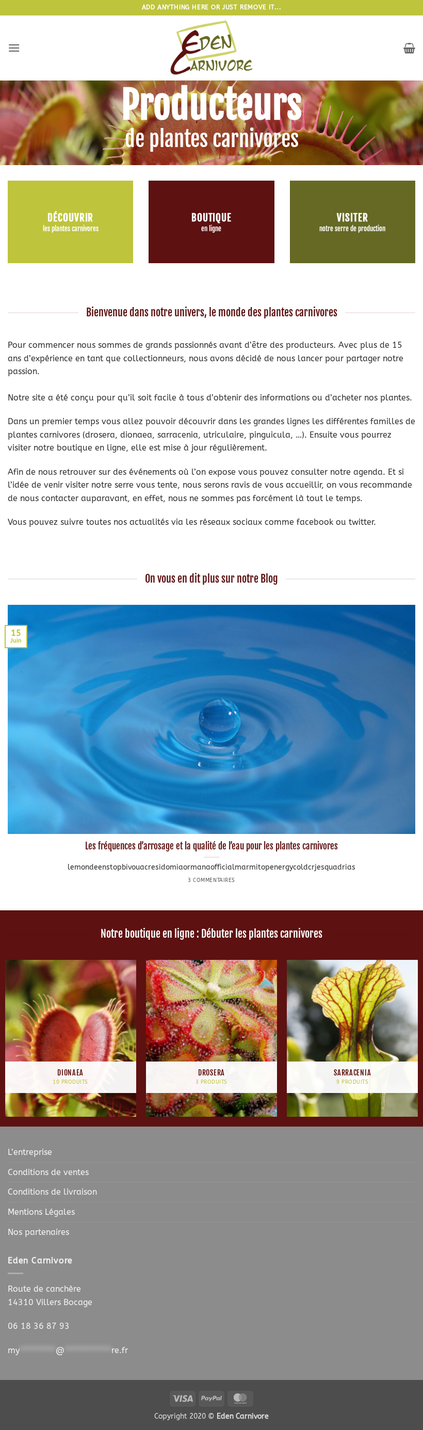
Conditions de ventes (48, 1172)
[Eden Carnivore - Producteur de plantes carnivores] (211, 48)
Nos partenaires (38, 1232)
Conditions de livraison (52, 1192)
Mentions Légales (41, 1212)
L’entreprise (30, 1152)
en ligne (211, 228)
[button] (14, 47)
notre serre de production (352, 228)
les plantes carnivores (71, 228)
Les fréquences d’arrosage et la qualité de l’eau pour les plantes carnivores (211, 846)
